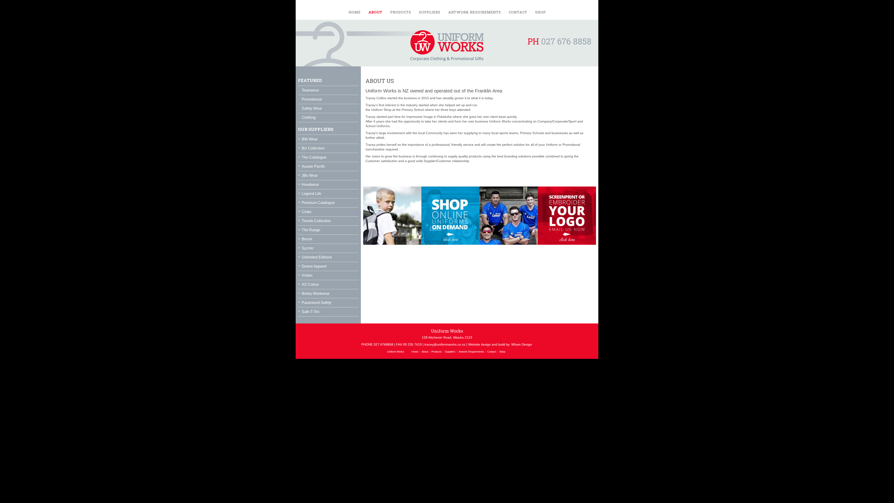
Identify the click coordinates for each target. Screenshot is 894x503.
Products (400, 12)
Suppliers (429, 12)
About (375, 12)
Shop (540, 12)
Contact (518, 12)
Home (354, 12)
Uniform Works (395, 351)
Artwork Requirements (474, 12)
